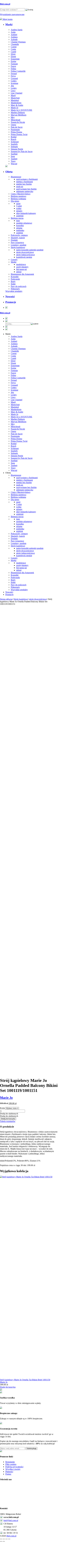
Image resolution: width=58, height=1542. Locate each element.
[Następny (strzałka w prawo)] (4, 1541)
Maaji (13, 95)
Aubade (14, 39)
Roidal (13, 137)
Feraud (14, 73)
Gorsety (14, 259)
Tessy (13, 161)
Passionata (15, 129)
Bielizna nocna (17, 218)
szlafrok (19, 233)
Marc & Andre (17, 105)
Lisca (13, 90)
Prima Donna (16, 132)
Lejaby (14, 88)
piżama (19, 228)
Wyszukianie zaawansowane (12, 14)
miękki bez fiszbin (24, 184)
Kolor (2, 1108)
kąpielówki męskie (24, 257)
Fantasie (14, 64)
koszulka (20, 225)
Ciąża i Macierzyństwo (20, 194)
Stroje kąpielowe (18, 247)
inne (18, 220)
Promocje (10, 302)
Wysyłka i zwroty (12, 1469)
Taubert (14, 159)
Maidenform (16, 103)
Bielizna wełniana (18, 199)
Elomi (13, 56)
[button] (9, 1113)
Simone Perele (17, 149)
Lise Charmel (16, 93)
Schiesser (15, 142)
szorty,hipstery (22, 267)
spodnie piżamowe (24, 223)
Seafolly (14, 144)
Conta (13, 49)
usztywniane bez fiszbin (26, 189)
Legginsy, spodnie (18, 245)
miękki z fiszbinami (24, 181)
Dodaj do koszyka (8, 1119)
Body (13, 281)
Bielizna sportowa (18, 196)
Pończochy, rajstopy (19, 235)
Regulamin (10, 1462)
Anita (13, 32)
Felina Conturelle (18, 71)
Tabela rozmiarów (7, 1121)
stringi (18, 272)
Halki (13, 284)
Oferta (9, 171)
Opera (13, 125)
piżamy (19, 211)
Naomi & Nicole (18, 122)
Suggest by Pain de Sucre (22, 151)
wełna (18, 208)
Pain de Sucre (17, 127)
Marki (8, 24)
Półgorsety (15, 289)
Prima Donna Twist (19, 134)
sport (18, 203)
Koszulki (14, 276)
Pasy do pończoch (18, 286)
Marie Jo (14, 107)
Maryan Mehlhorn (18, 115)
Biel (5, 4)
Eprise (13, 61)
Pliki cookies (10, 1464)
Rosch (13, 139)
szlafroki (19, 216)
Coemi (13, 47)
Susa (13, 156)
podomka (20, 230)
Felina (13, 69)
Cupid (13, 51)
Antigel (14, 34)
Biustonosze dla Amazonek (22, 274)
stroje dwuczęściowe (25, 252)
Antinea (14, 37)
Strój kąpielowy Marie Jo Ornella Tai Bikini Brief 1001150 (25, 1380)
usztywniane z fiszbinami (27, 179)
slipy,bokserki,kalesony (26, 213)
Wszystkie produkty (13, 291)
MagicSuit (15, 98)
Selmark (14, 146)
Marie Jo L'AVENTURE (21, 110)
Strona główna (6, 599)
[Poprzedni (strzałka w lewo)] (1, 1541)
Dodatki (14, 240)
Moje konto (7, 19)
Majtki (13, 262)
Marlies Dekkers (18, 112)
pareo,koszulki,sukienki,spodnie (29, 250)
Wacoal (14, 163)
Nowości (10, 296)
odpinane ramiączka (24, 191)
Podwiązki (15, 279)
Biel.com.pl (11, 1536)
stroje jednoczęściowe (25, 255)
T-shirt (19, 206)
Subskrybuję (31, 1448)
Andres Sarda (16, 30)
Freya (13, 76)
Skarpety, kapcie (18, 237)
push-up (19, 186)
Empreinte (15, 59)
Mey (13, 117)
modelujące (21, 264)
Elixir (13, 54)
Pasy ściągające (17, 242)
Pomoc (8, 1474)
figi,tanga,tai (21, 269)
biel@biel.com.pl (11, 1520)
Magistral (15, 100)
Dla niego (15, 201)
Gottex (14, 81)
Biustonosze (16, 177)
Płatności (9, 1471)
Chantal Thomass (18, 42)
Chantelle (15, 44)
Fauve (13, 66)
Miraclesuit (15, 120)
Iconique (14, 83)
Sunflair (14, 154)
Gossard (14, 78)
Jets (12, 86)
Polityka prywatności (14, 1467)
